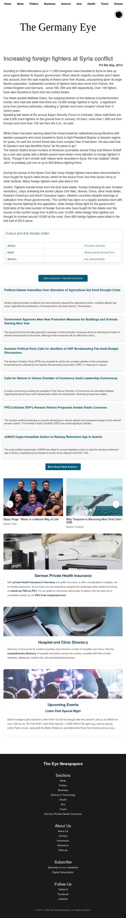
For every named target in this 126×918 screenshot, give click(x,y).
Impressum (63, 840)
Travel (104, 4)
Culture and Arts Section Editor (60, 246)
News (20, 4)
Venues (118, 4)
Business (49, 4)
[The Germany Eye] (118, 13)
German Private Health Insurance (63, 575)
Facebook (63, 894)
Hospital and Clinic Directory (63, 642)
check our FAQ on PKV (24, 591)
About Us (63, 831)
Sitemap (63, 850)
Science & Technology (63, 794)
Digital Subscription (63, 872)
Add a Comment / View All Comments (63, 278)
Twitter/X (63, 889)
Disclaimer (63, 845)
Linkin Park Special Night (63, 711)
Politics (34, 4)
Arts (79, 4)
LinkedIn (63, 898)
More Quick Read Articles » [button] (63, 466)
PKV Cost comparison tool (50, 595)
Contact (63, 835)
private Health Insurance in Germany (34, 582)
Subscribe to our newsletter (63, 867)
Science (66, 4)
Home (7, 4)
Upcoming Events (63, 704)
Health (91, 4)
